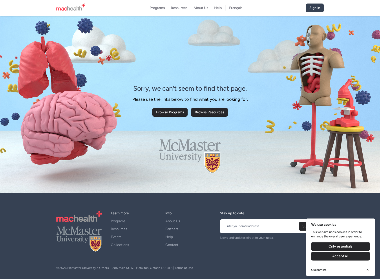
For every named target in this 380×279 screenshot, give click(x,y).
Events (116, 237)
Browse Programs (170, 112)
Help (169, 237)
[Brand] (72, 8)
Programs (118, 221)
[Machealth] (79, 216)
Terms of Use (184, 268)
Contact (171, 245)
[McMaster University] (79, 238)
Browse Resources (209, 112)
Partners (171, 229)
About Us (172, 221)
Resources (119, 229)
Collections (120, 245)
